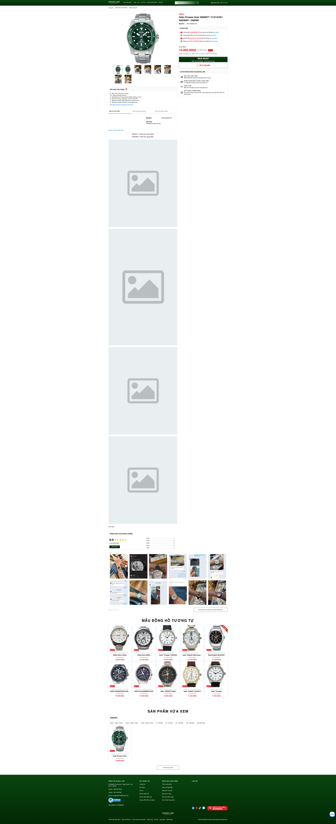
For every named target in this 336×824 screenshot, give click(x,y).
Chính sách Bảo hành (114, 819)
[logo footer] (168, 814)
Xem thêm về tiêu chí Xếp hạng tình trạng (121, 104)
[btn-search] (198, 3)
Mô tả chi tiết (114, 111)
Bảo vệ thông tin (126, 819)
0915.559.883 (204, 65)
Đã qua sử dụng (166, 793)
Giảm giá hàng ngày (168, 797)
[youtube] (196, 809)
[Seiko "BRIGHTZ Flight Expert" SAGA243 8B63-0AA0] (168, 674)
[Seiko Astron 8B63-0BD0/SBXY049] (144, 638)
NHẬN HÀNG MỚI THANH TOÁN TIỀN (196, 81)
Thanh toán (150, 819)
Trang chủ (142, 784)
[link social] (114, 802)
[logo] (114, 3)
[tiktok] (200, 808)
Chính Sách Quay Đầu (168, 800)
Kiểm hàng (169, 819)
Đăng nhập (216, 2)
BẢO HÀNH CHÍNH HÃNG (192, 91)
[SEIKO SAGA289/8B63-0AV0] (144, 674)
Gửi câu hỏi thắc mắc (116, 130)
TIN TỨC (143, 2)
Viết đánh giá (114, 546)
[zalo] (203, 809)
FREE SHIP (187, 86)
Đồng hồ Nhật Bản (167, 787)
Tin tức (141, 790)
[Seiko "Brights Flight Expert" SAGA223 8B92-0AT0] (192, 638)
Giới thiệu (142, 787)
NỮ (138, 2)
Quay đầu (162, 819)
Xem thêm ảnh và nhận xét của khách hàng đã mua (210, 609)
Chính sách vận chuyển (138, 819)
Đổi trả (156, 819)
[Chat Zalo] (332, 814)
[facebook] (193, 809)
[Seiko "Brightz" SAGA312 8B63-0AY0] (192, 674)
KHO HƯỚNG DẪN (152, 2)
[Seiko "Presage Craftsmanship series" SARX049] (216, 674)
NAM (135, 2)
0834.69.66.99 (118, 789)
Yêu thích (225, 2)
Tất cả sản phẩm (167, 784)
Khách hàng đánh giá (145, 797)
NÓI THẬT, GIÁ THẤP (191, 76)
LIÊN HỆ (160, 2)
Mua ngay (203, 60)
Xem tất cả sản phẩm (168, 767)
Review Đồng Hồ (144, 793)
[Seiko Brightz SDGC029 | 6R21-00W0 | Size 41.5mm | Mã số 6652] (216, 638)
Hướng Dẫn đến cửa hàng (147, 800)
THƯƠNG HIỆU (127, 2)
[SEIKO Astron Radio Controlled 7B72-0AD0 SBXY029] (119, 638)
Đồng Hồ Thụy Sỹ (167, 790)
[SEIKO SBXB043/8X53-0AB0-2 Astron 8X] (120, 674)
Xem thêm (216, 32)
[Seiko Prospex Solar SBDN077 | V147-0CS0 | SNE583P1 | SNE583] (119, 739)
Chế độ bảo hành (139, 111)
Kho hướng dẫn (161, 111)
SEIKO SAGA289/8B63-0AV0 (143, 691)
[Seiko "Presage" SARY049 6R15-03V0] (168, 638)
